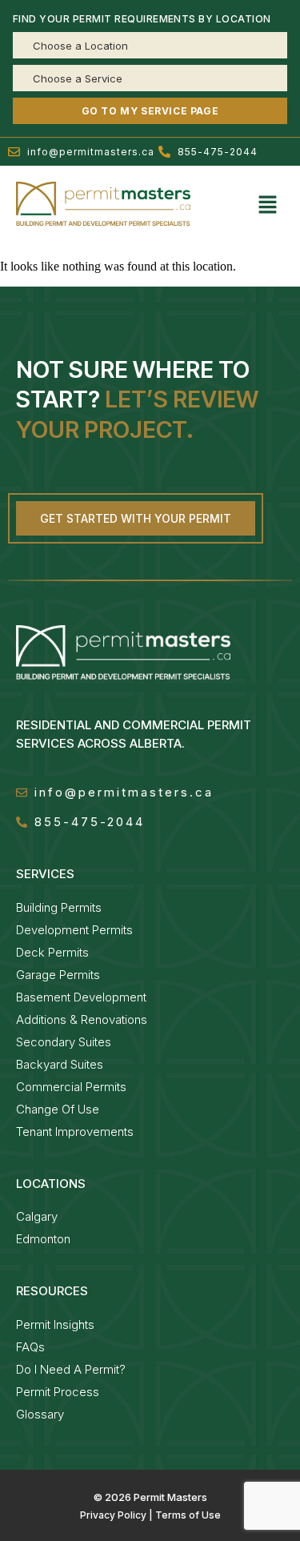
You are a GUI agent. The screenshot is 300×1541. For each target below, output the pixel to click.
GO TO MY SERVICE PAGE (150, 111)
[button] (268, 205)
